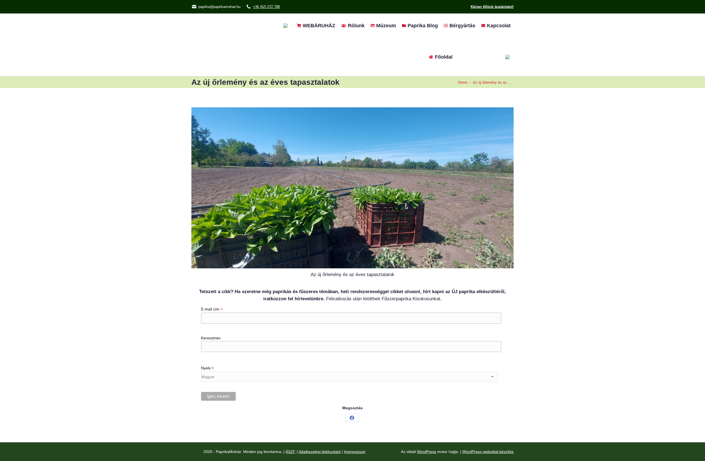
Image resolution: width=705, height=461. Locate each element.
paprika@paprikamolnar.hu (219, 7)
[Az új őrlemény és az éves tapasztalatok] (352, 187)
